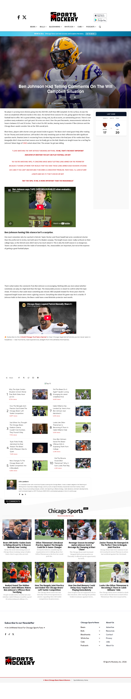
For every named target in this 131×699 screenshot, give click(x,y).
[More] (75, 97)
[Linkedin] (22, 494)
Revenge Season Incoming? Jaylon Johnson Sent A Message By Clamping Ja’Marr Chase (81, 546)
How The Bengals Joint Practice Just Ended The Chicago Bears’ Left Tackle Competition (49, 587)
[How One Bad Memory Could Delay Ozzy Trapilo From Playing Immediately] (81, 572)
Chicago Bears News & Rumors (65, 80)
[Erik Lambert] (50, 103)
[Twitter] (24, 17)
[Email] (70, 97)
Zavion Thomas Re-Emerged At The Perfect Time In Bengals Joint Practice (114, 544)
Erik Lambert (58, 103)
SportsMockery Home (80, 680)
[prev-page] (62, 606)
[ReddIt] (65, 97)
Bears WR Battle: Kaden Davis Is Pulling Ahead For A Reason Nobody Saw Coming (17, 544)
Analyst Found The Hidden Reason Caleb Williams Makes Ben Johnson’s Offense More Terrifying (17, 588)
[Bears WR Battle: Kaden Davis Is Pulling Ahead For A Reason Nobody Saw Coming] (17, 529)
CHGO (25, 143)
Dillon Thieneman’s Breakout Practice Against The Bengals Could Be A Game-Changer (49, 544)
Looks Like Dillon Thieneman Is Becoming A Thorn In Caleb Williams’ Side (113, 587)
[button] (99, 26)
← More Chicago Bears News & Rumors (57, 680)
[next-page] (68, 606)
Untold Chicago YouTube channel (33, 337)
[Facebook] (18, 17)
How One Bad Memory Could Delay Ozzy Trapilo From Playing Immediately (81, 587)
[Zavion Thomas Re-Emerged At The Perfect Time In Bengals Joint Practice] (114, 529)
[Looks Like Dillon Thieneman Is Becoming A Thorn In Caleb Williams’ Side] (114, 572)
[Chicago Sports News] (64, 16)
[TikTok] (9, 634)
